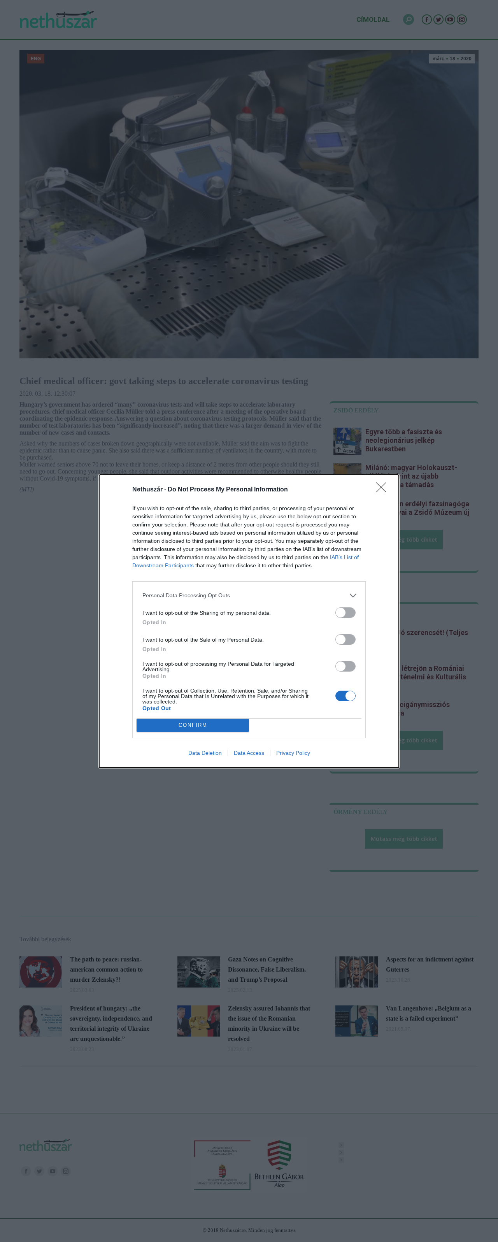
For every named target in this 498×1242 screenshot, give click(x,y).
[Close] (383, 489)
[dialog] (249, 621)
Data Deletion (205, 753)
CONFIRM (193, 725)
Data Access (249, 753)
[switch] (345, 612)
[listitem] (249, 595)
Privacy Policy (293, 753)
